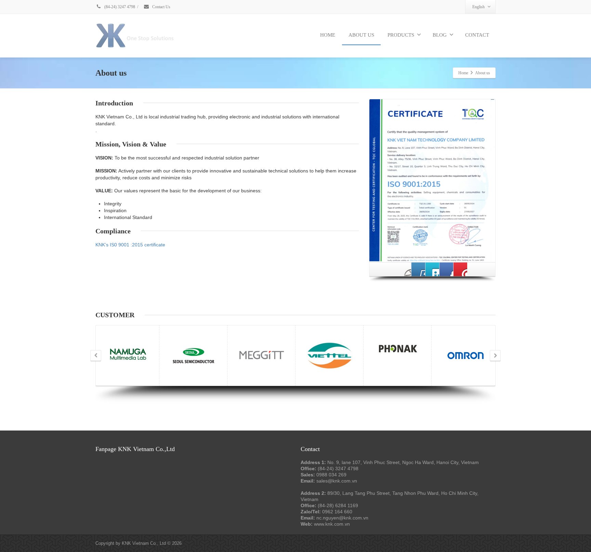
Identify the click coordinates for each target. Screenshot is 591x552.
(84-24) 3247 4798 (119, 6)
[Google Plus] (446, 269)
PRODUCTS (401, 35)
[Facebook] (404, 269)
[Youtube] (418, 269)
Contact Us (160, 6)
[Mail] (460, 269)
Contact (477, 35)
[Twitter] (432, 269)
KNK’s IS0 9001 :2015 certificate (130, 244)
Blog (440, 35)
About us (361, 35)
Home (327, 35)
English (478, 6)
